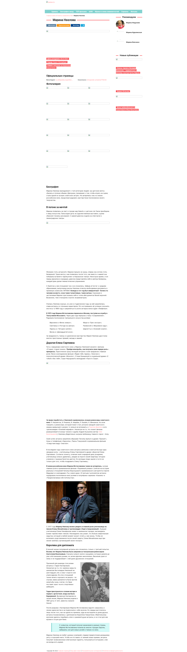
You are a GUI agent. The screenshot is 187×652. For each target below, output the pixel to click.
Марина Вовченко (132, 42)
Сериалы (124, 11)
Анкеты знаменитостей (64, 15)
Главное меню (51, 15)
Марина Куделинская (134, 32)
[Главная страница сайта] (47, 11)
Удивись (54, 11)
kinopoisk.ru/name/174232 (97, 80)
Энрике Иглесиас (123, 91)
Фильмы (134, 11)
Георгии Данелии (95, 427)
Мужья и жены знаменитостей (107, 11)
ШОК (91, 11)
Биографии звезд (67, 11)
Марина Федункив (133, 23)
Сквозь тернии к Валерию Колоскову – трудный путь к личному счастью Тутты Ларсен (128, 70)
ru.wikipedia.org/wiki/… (64, 80)
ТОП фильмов (81, 11)
